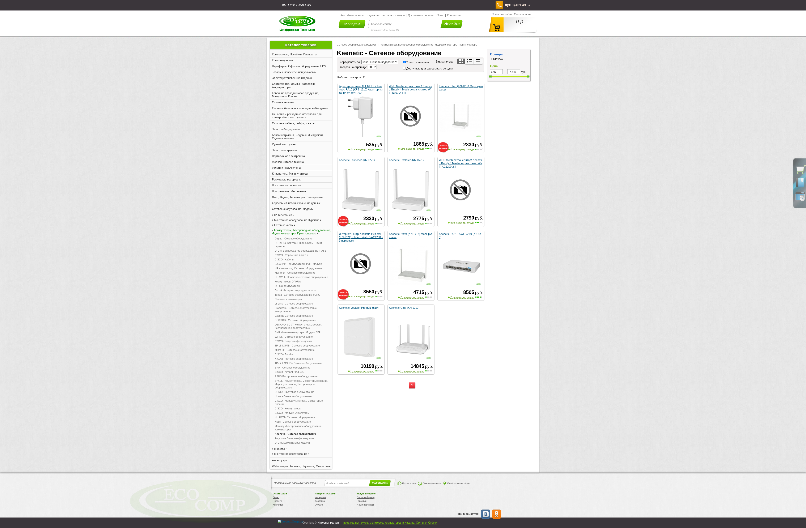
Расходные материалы (286, 179)
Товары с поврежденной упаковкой (294, 72)
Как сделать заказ (352, 15)
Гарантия (361, 501)
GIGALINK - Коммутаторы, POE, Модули (298, 264)
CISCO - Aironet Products (289, 372)
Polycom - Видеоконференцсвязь (294, 438)
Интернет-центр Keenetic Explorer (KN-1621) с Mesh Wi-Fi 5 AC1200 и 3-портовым (361, 237)
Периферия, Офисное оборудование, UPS (299, 66)
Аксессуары (279, 460)
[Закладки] (800, 186)
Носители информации (286, 185)
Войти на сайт (502, 14)
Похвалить (409, 483)
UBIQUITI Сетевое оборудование (294, 392)
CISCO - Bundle (284, 354)
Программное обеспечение (289, 191)
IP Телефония (283, 215)
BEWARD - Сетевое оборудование (295, 320)
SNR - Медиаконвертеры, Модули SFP (298, 332)
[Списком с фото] (469, 61)
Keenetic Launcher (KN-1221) (357, 160)
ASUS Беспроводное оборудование (296, 376)
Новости (277, 501)
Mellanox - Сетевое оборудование (295, 272)
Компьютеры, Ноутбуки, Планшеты (294, 54)
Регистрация (522, 14)
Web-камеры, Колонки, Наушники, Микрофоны (301, 466)
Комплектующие (282, 60)
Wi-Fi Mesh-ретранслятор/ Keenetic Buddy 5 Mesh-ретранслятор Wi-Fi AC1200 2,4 (460, 163)
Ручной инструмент (284, 144)
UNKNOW (497, 59)
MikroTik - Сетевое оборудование (295, 350)
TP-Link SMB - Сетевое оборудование (297, 345)
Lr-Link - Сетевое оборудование (294, 303)
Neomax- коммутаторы (288, 299)
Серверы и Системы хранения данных (296, 203)
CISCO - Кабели (284, 259)
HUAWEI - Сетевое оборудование (295, 417)
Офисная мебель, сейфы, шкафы (293, 123)
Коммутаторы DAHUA (288, 281)
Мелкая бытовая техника (288, 161)
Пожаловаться (432, 483)
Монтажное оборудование (290, 453)
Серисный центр (365, 497)
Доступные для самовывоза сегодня (429, 68)
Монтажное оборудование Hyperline (296, 220)
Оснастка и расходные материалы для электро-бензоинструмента (297, 115)
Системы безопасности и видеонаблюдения (300, 108)
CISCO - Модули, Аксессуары (292, 413)
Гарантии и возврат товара (386, 15)
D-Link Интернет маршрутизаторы (295, 290)
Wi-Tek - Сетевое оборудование (294, 336)
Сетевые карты (283, 225)
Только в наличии (417, 62)
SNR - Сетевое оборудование (292, 367)
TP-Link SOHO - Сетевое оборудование (298, 363)
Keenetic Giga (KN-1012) (404, 307)
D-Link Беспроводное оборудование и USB (300, 250)
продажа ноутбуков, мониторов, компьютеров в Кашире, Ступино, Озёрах (390, 522)
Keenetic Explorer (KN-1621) (406, 160)
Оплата (319, 504)
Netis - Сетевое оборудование (293, 421)
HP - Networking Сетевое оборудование (298, 268)
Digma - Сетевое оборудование (294, 238)
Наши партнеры (365, 504)
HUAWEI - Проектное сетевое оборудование (301, 277)
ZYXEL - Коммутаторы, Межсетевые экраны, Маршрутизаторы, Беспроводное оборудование (301, 384)
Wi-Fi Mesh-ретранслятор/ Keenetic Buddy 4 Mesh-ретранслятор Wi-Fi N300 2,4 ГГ (410, 89)
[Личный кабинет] (800, 200)
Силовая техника (283, 102)
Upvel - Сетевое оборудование (293, 396)
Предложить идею (458, 483)
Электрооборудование (286, 129)
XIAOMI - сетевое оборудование (294, 358)
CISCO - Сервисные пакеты (291, 255)
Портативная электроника (288, 156)
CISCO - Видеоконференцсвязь (293, 341)
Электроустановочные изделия (292, 78)
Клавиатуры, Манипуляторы (290, 173)
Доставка (320, 501)
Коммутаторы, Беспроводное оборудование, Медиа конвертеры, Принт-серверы (301, 232)
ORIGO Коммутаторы (287, 286)
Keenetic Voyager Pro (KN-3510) (358, 307)
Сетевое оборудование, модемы (292, 208)
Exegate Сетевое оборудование (294, 315)
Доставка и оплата (420, 15)
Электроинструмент (284, 150)
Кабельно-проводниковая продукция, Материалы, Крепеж (295, 94)
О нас (440, 15)
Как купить (320, 497)
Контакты (454, 15)
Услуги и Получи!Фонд (286, 167)
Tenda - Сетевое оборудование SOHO (297, 294)
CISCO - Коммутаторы (288, 408)
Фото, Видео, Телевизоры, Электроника (297, 197)
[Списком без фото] (478, 61)
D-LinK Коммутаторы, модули (292, 442)
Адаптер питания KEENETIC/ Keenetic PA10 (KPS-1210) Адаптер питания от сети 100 (360, 89)
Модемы (279, 448)
